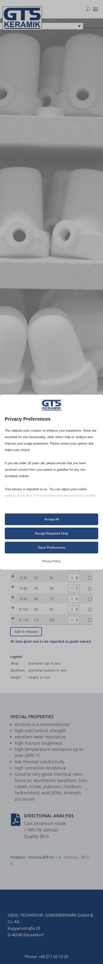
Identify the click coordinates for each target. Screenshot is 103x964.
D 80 (23, 588)
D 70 (23, 577)
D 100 (23, 609)
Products (17, 857)
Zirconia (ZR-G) (40, 857)
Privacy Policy (51, 561)
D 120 (23, 620)
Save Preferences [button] (51, 547)
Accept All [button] (51, 519)
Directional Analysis (49, 816)
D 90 (23, 598)
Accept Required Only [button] (51, 533)
